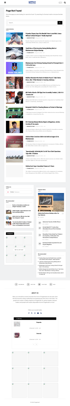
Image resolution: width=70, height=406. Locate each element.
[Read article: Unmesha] (17, 335)
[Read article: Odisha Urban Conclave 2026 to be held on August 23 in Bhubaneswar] (14, 142)
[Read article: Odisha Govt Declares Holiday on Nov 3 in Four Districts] (51, 202)
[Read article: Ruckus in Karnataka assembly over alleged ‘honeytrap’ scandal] (9, 206)
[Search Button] (65, 2)
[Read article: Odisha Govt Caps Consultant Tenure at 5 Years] (14, 171)
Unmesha (38, 333)
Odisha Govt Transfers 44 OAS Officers (52, 222)
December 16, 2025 (34, 328)
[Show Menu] (5, 2)
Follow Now (19, 249)
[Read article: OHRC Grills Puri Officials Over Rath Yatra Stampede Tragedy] (9, 218)
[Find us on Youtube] (38, 313)
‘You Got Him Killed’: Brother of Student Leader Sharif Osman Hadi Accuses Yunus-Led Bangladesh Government (21, 223)
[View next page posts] (36, 344)
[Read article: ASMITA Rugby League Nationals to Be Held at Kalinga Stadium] (9, 212)
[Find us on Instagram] (35, 313)
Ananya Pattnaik (31, 82)
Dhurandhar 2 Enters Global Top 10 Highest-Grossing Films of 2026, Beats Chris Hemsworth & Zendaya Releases (52, 235)
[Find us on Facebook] (28, 313)
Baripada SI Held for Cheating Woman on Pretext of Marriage (44, 107)
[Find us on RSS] (41, 313)
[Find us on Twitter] (32, 313)
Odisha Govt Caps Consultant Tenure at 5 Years (40, 166)
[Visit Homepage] (32, 2)
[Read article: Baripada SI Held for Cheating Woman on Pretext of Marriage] (14, 112)
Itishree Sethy (30, 52)
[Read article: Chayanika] (17, 324)
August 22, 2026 (38, 52)
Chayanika (38, 322)
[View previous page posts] (33, 344)
